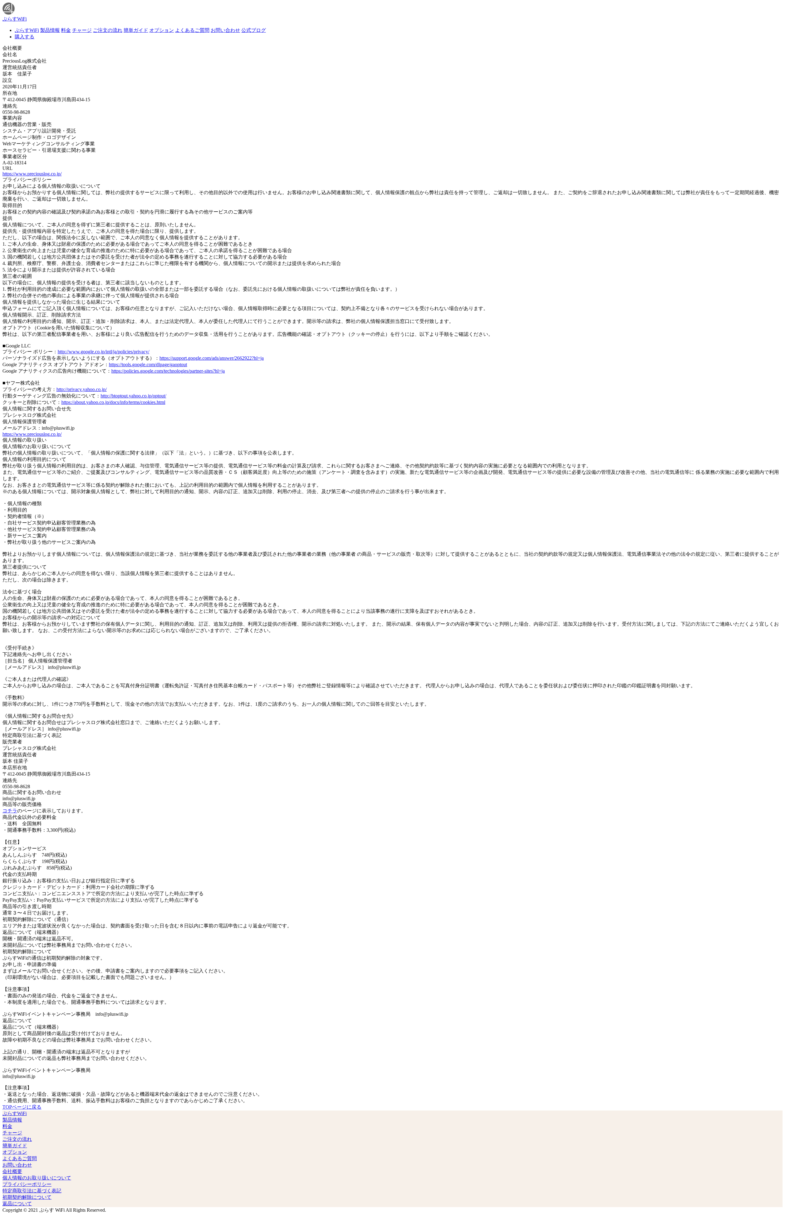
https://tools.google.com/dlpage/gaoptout (148, 364)
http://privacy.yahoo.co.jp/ (81, 389)
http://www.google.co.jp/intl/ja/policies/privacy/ (103, 351)
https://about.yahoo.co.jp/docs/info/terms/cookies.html (113, 402)
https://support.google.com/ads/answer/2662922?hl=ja (211, 358)
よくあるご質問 (192, 30)
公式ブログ (253, 30)
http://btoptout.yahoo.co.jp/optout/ (133, 395)
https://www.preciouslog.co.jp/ (32, 173)
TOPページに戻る (21, 1107)
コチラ (9, 810)
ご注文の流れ (107, 30)
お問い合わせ (225, 30)
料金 (66, 30)
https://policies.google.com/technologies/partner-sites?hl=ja (168, 371)
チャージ (82, 30)
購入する (24, 36)
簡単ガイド (136, 30)
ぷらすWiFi (27, 30)
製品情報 (50, 30)
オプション (161, 30)
